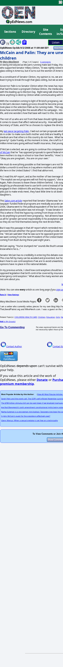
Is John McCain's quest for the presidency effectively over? (25, 416)
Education (50, 317)
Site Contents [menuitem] (45, 32)
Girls (58, 317)
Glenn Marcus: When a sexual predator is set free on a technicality (29, 420)
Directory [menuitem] (28, 32)
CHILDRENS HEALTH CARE (25, 317)
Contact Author (14, 346)
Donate (42, 380)
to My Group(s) (7, 321)
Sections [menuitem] (10, 32)
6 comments (45, 62)
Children (41, 317)
